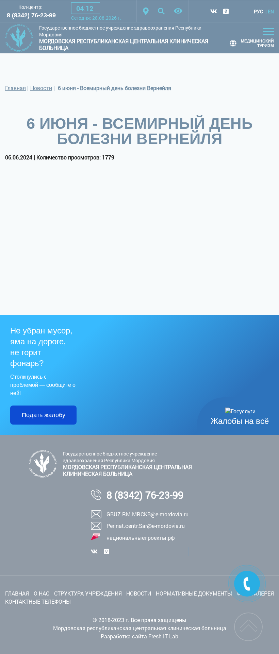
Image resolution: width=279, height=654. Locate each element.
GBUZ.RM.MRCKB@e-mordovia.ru (147, 514)
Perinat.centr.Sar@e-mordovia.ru (145, 525)
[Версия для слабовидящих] (178, 11)
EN (271, 11)
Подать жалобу (43, 415)
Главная (15, 87)
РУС (258, 11)
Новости (41, 87)
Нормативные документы (194, 593)
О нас (41, 593)
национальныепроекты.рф (140, 537)
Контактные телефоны (38, 601)
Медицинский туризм (257, 43)
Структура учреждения (88, 593)
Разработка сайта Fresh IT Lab (139, 636)
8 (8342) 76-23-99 (31, 15)
